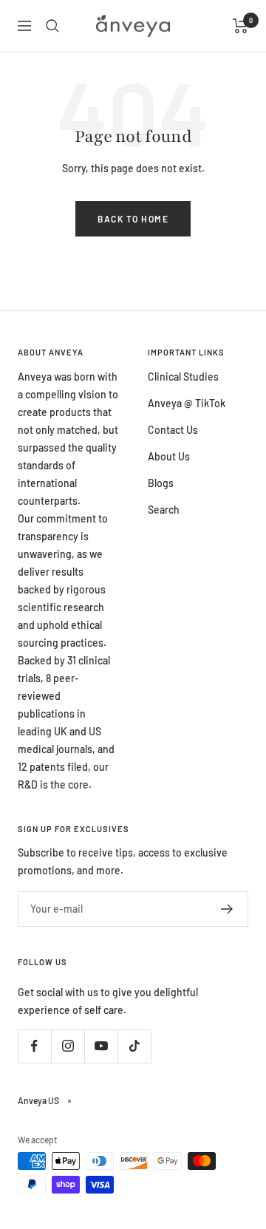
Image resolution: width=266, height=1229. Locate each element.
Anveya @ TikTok (186, 403)
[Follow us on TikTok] (134, 1046)
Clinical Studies (183, 376)
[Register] (227, 909)
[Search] (52, 26)
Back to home (133, 219)
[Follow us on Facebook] (34, 1046)
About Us (169, 456)
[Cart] (240, 25)
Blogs (161, 483)
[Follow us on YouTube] (100, 1046)
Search (164, 509)
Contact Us (173, 429)
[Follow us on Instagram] (67, 1046)
